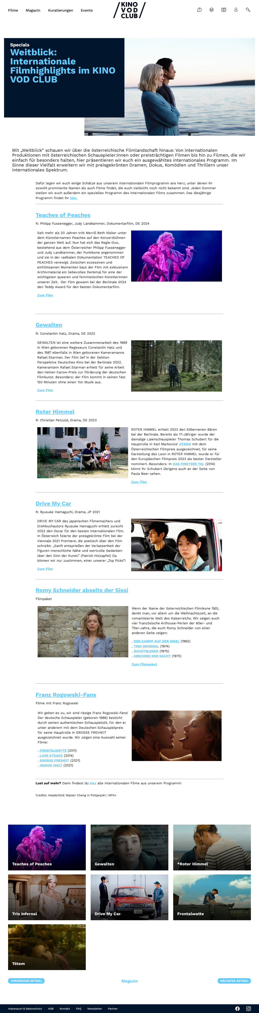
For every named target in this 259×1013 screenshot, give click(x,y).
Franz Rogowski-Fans (66, 694)
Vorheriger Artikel (26, 980)
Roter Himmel (55, 411)
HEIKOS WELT (51, 765)
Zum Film (45, 295)
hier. (73, 198)
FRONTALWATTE (53, 751)
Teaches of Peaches (63, 215)
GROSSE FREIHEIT (54, 760)
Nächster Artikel (234, 980)
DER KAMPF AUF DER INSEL (156, 641)
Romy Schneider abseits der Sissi (82, 590)
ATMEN (185, 444)
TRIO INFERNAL (146, 646)
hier (93, 783)
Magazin (129, 981)
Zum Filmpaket (144, 664)
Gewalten (49, 324)
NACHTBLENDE (146, 651)
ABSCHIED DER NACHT (152, 656)
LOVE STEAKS (51, 756)
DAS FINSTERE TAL (188, 464)
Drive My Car (53, 503)
